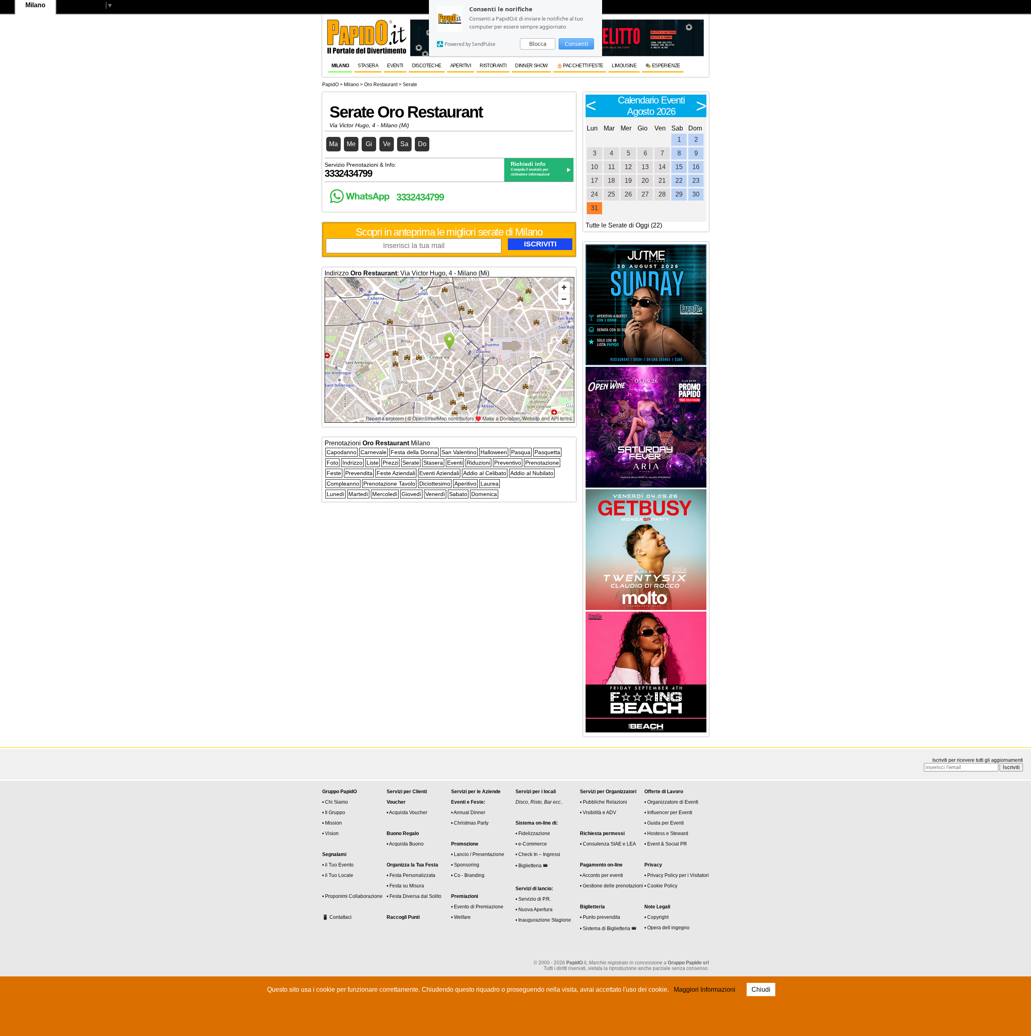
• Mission (332, 823)
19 (628, 180)
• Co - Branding (467, 875)
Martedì (358, 494)
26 (628, 194)
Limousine (624, 65)
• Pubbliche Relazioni (603, 802)
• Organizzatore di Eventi (671, 802)
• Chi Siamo (335, 802)
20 (645, 180)
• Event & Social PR (665, 844)
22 (679, 180)
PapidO (330, 84)
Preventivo (507, 462)
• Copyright (656, 917)
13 (645, 166)
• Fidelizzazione (533, 833)
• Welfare (461, 917)
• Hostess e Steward (666, 833)
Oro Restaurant (380, 84)
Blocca (538, 44)
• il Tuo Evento (338, 865)
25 (611, 194)
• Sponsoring (465, 865)
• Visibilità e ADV (598, 812)
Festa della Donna (414, 452)
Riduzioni (478, 462)
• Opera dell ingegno (666, 928)
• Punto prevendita (600, 917)
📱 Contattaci (337, 917)
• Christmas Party (470, 823)
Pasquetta (547, 452)
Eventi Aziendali (439, 473)
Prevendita (359, 473)
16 (696, 166)
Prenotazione (542, 462)
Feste (334, 473)
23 (696, 180)
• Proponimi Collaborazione (352, 896)
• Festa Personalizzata (411, 875)
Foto (332, 462)
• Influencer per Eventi (668, 812)
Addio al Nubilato (531, 473)
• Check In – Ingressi (538, 854)
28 (662, 194)
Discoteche (426, 65)
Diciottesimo (434, 483)
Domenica (484, 494)
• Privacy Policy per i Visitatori (676, 875)
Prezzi (390, 462)
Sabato (458, 494)
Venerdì (435, 494)
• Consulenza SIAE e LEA (608, 844)
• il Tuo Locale (337, 875)
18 (611, 180)
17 (594, 180)
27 (645, 194)
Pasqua (520, 452)
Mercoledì (384, 494)
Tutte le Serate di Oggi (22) (624, 225)
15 (679, 166)
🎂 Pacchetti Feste (580, 65)
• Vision (330, 833)
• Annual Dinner (468, 812)
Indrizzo (352, 462)
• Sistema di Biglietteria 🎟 (608, 928)
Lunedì (335, 494)
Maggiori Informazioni (704, 989)
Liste (372, 462)
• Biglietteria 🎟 (532, 866)
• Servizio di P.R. (533, 899)
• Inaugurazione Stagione (543, 920)
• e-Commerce (531, 844)
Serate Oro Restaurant (405, 112)
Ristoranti (493, 65)
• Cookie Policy (660, 886)
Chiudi (761, 989)
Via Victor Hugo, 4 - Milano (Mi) (369, 125)
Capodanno (341, 452)
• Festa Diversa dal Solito (414, 896)
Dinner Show (531, 65)
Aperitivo (465, 483)
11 (611, 166)
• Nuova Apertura (534, 909)
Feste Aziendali (396, 473)
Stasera (368, 65)
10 (594, 166)
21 (662, 180)
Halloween (493, 452)
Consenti (576, 44)
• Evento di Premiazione (477, 907)
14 (662, 166)
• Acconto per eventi (601, 875)
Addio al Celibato (484, 473)
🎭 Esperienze (662, 65)
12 (628, 166)
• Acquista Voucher (407, 812)
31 (594, 208)
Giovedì (411, 494)
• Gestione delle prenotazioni (611, 886)
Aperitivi (460, 65)
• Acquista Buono (405, 844)
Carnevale (373, 452)
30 (696, 194)
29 (679, 194)
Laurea (489, 483)
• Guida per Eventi (664, 823)
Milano (340, 65)
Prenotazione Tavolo (389, 483)
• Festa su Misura (405, 886)
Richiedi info (528, 164)
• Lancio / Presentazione (477, 854)
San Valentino (458, 452)
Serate (410, 462)
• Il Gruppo (333, 812)
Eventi (395, 65)
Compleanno (343, 483)
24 (594, 194)
